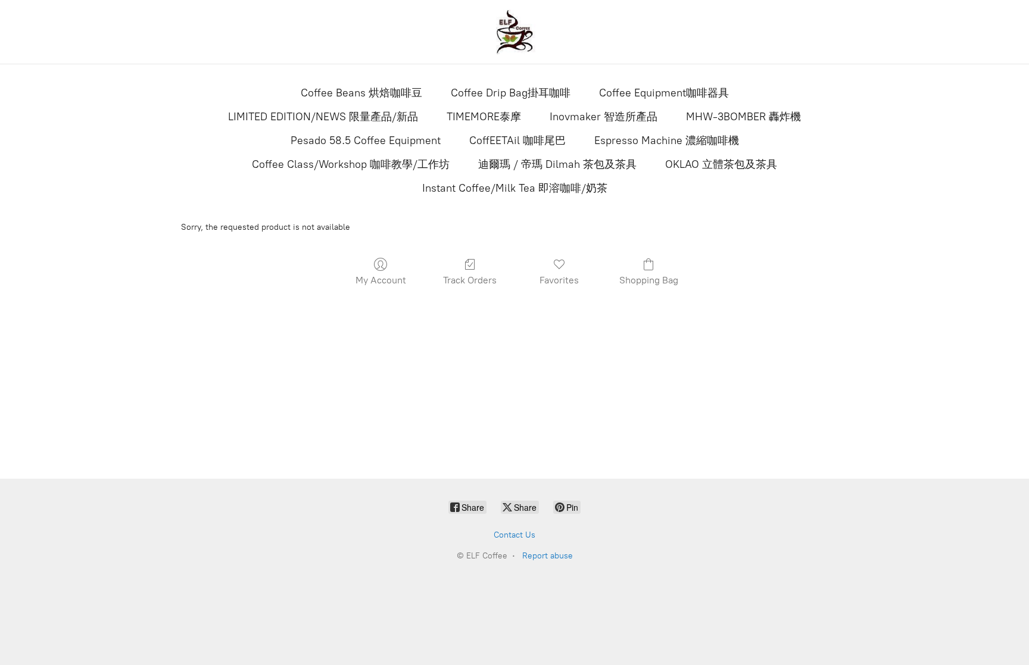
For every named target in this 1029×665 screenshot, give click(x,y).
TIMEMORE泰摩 (484, 116)
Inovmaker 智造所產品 (603, 116)
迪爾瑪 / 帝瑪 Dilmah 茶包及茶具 (557, 164)
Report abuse (547, 556)
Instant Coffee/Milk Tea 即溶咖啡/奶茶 (514, 188)
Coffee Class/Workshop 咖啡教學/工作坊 (351, 164)
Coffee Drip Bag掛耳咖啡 (510, 92)
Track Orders (470, 280)
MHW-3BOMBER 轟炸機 (743, 116)
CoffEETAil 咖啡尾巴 (517, 140)
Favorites (559, 280)
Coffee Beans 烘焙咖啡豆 (361, 92)
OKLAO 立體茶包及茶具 (721, 164)
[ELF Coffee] (514, 32)
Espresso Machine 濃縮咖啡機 (666, 140)
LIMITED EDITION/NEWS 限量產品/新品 (323, 116)
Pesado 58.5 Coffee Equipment (366, 140)
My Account (381, 280)
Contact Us (514, 535)
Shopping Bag (648, 280)
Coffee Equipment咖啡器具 (664, 92)
